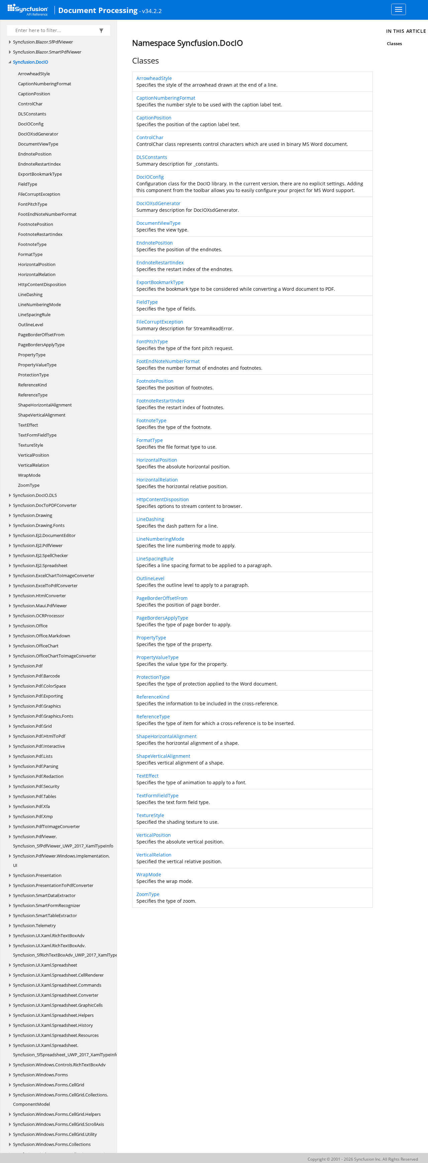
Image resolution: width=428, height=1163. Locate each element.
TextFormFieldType (37, 435)
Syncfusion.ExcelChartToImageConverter (53, 575)
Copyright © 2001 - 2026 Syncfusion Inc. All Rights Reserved (363, 1159)
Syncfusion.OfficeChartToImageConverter (54, 656)
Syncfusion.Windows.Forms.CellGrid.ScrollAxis (58, 1124)
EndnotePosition (34, 154)
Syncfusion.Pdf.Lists (32, 756)
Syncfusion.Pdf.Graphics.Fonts (43, 716)
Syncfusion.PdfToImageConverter (46, 826)
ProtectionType (33, 375)
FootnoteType (32, 244)
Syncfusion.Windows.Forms (40, 1075)
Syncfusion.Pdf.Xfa (31, 806)
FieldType (27, 184)
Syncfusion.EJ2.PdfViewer (38, 545)
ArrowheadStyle (34, 74)
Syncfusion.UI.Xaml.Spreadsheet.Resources (56, 1035)
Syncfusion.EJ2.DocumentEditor (44, 535)
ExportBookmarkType (40, 174)
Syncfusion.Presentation (37, 875)
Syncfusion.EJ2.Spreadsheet (40, 565)
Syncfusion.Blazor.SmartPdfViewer (47, 52)
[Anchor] (128, 60)
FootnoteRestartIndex (40, 234)
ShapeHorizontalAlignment (45, 405)
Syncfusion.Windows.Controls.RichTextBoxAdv (59, 1065)
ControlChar (30, 104)
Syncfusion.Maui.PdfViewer (40, 606)
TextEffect (28, 425)
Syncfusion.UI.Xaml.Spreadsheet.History (53, 1025)
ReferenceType (32, 395)
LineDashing (30, 294)
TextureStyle (30, 445)
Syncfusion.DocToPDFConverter (45, 505)
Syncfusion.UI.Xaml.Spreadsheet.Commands (57, 985)
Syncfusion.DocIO (30, 62)
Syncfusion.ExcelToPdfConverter (45, 586)
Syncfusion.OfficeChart (36, 646)
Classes (394, 43)
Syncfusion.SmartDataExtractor (44, 895)
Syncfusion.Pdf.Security (36, 786)
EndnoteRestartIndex (39, 164)
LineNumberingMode (39, 304)
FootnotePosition (35, 224)
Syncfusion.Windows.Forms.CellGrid (48, 1085)
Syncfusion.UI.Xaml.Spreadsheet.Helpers (53, 1015)
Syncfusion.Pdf (27, 666)
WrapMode (29, 475)
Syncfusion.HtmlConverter (39, 596)
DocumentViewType (38, 144)
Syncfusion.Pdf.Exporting (38, 696)
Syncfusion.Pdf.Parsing (35, 766)
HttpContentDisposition (42, 284)
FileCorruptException (39, 194)
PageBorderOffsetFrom (41, 335)
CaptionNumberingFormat (44, 84)
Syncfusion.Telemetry (34, 925)
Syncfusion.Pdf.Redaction (38, 776)
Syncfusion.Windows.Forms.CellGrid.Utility (55, 1134)
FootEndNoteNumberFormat (47, 214)
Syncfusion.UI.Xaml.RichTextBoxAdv (49, 935)
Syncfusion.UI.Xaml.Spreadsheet (45, 965)
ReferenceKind (32, 385)
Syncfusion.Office (30, 626)
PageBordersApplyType (41, 345)
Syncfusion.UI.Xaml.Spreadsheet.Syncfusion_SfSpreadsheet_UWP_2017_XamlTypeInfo (65, 1050)
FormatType (30, 254)
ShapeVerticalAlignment (42, 415)
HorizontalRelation (37, 274)
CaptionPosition (34, 94)
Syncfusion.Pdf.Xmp (33, 816)
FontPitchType (32, 204)
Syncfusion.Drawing (32, 515)
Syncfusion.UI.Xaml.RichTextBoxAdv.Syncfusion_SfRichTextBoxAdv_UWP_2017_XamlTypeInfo (69, 950)
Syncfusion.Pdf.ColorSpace (39, 686)
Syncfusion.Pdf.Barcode (36, 676)
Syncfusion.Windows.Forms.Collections (52, 1144)
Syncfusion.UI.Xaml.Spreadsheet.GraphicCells (58, 1005)
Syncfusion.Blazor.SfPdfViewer (43, 42)
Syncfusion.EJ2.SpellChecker (40, 555)
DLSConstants (32, 114)
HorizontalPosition (37, 264)
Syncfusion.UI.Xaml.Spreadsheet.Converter (55, 995)
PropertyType (31, 355)
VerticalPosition (33, 455)
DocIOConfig (30, 124)
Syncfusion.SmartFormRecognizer (46, 905)
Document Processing (97, 10)
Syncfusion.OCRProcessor (38, 616)
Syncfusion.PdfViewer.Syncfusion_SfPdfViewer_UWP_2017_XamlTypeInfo (63, 841)
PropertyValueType (37, 365)
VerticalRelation (33, 465)
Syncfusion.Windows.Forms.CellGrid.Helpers (57, 1114)
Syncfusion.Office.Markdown (41, 636)
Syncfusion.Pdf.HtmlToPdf (39, 736)
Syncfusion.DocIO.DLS (35, 495)
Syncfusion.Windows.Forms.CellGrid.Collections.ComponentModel (60, 1099)
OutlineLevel (30, 325)
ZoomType (28, 485)
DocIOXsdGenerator (38, 134)
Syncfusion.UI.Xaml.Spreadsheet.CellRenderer (58, 975)
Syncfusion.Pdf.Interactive (39, 746)
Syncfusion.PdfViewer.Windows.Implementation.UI (61, 860)
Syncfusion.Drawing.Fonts (39, 525)
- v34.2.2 (150, 10)
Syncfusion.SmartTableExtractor (45, 915)
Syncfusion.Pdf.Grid (32, 726)
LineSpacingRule (34, 314)
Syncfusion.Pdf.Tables (34, 796)
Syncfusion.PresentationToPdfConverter (53, 885)
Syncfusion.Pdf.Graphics (37, 706)
